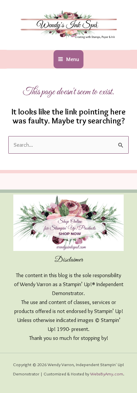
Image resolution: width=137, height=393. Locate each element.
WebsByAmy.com (106, 373)
